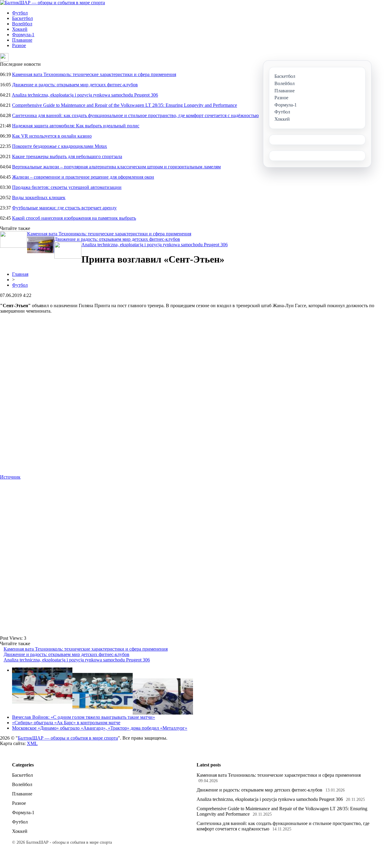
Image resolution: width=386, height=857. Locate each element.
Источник (10, 476)
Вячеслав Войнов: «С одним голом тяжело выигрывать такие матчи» (83, 717)
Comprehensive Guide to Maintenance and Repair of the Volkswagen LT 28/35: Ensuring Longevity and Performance (124, 105)
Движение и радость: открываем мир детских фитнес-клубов (75, 84)
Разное (19, 45)
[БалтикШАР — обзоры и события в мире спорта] (52, 2)
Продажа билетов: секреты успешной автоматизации (67, 187)
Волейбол (22, 23)
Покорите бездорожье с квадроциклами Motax (59, 146)
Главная (20, 274)
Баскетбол (22, 18)
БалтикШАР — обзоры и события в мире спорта (68, 738)
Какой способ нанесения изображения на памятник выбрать (74, 218)
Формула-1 (23, 34)
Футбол (20, 12)
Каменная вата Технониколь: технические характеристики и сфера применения (94, 74)
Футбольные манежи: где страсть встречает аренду (64, 207)
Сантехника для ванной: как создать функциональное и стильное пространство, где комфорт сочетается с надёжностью (135, 115)
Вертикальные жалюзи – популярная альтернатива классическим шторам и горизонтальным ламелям (116, 166)
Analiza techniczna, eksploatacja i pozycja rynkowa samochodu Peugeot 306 (85, 94)
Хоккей (19, 29)
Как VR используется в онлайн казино (52, 136)
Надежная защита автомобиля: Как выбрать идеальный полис (75, 125)
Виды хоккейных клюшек (38, 197)
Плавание (22, 40)
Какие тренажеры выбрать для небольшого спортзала (67, 156)
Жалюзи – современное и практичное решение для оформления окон (83, 177)
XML (32, 743)
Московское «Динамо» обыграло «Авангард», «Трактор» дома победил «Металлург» (99, 728)
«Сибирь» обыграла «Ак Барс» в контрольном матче (66, 722)
